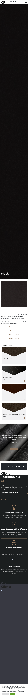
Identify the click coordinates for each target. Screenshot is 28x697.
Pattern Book (14, 330)
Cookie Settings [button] (6, 693)
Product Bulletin (14, 327)
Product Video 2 (14, 338)
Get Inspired (14, 442)
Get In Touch (14, 448)
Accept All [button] (13, 693)
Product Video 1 (14, 334)
